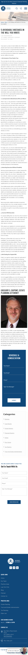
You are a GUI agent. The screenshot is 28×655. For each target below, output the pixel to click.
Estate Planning (9, 428)
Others (6, 437)
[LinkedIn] (17, 567)
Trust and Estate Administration (10, 607)
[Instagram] (14, 567)
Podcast (3, 593)
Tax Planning (8, 447)
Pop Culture (8, 442)
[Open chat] (18, 653)
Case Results (8, 424)
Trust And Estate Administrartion (13, 451)
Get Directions (8, 636)
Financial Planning (9, 433)
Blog (6, 22)
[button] (17, 650)
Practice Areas (5, 584)
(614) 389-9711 (21, 8)
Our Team (4, 581)
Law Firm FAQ (5, 587)
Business (7, 419)
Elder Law (4, 613)
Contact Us (4, 596)
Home (2, 22)
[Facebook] (10, 567)
